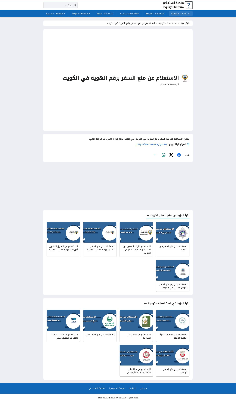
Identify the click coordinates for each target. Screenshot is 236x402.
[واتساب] (163, 155)
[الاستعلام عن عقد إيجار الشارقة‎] (136, 326)
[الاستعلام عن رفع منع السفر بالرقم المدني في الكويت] (172, 276)
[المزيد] (156, 155)
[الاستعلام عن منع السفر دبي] (99, 326)
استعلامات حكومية (167, 23)
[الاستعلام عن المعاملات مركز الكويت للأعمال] (172, 326)
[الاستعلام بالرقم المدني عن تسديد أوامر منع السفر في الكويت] (136, 239)
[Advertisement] (118, 52)
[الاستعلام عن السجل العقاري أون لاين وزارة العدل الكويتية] (63, 239)
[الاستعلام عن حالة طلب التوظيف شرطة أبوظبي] (136, 360)
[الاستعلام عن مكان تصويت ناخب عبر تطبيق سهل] (63, 326)
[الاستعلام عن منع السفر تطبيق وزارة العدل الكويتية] (99, 239)
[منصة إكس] (171, 155)
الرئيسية (185, 23)
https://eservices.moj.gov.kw (152, 144)
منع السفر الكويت (161, 215)
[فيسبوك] (179, 155)
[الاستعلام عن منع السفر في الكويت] (172, 239)
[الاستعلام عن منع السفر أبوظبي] (172, 360)
